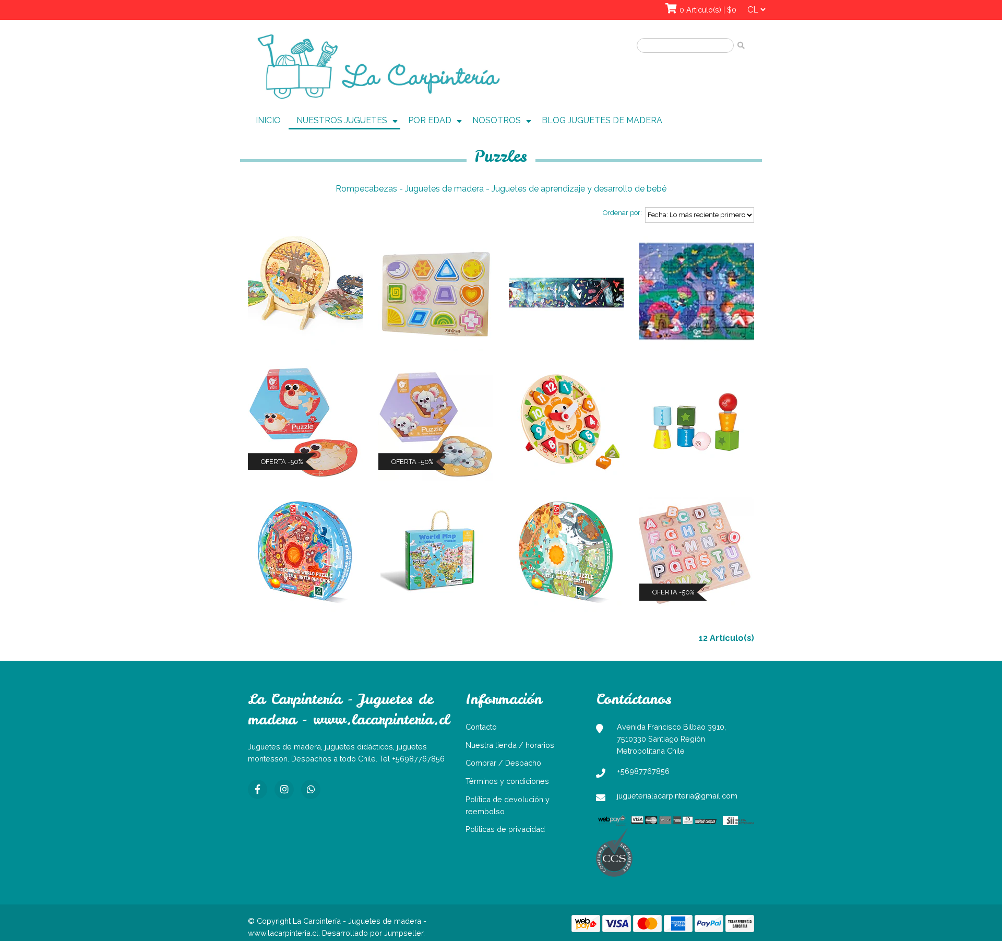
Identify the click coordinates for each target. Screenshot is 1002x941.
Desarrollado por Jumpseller (372, 932)
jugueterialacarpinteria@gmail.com (677, 795)
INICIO (268, 120)
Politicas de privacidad (505, 829)
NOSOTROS (496, 120)
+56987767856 (643, 771)
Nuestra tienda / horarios (510, 745)
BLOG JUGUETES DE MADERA (602, 120)
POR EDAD (429, 120)
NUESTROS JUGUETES (341, 120)
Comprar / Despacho (503, 762)
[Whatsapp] (310, 789)
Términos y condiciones (507, 781)
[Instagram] (284, 789)
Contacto (481, 726)
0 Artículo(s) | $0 (707, 9)
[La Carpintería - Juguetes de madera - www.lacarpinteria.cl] (378, 67)
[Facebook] (257, 789)
